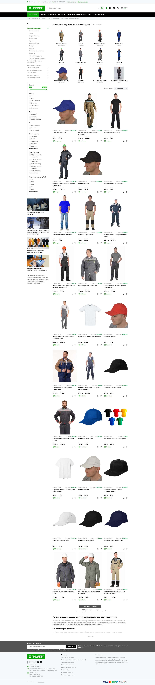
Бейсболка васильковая (60, 133)
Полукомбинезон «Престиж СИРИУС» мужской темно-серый (64, 286)
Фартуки (31, 46)
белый (33, 139)
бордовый (34, 143)
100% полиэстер (36, 164)
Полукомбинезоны (34, 36)
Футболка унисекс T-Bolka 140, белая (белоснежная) (64, 490)
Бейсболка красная (110, 336)
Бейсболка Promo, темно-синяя (113, 540)
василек (33, 146)
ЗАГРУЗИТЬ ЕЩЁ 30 (90, 606)
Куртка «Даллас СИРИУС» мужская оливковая (89, 592)
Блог (89, 14)
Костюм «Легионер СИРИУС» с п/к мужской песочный (114, 592)
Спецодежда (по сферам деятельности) (34, 61)
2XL (32, 98)
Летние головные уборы (36, 51)
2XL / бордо (34, 105)
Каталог (34, 14)
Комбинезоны (33, 38)
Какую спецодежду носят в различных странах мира (35, 251)
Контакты (61, 14)
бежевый (34, 136)
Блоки (29, 279)
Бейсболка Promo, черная (86, 540)
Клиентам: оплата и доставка (76, 14)
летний (33, 128)
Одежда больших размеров (37, 58)
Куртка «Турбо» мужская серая (87, 285)
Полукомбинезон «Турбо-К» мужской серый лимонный (89, 388)
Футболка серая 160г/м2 (85, 235)
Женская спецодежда (35, 56)
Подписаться (71, 647)
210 (32, 179)
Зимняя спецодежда (33, 67)
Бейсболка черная (83, 184)
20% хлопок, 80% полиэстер (36, 156)
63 (97, 611)
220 (32, 182)
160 (32, 187)
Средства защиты (32, 75)
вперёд (102, 611)
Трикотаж (32, 53)
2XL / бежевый (35, 100)
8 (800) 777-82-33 (59, 2)
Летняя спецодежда (34, 28)
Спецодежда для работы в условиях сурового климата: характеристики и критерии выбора (38, 232)
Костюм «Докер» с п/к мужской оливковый (88, 133)
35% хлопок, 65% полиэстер (36, 160)
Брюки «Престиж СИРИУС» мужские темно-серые (115, 286)
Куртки (31, 41)
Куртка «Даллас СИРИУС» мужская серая (63, 592)
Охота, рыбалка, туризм (34, 70)
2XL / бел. (34, 103)
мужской (34, 117)
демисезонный (35, 125)
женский (33, 114)
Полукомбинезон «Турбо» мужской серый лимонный (63, 337)
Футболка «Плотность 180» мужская (115, 438)
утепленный (35, 130)
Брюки (31, 33)
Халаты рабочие (34, 43)
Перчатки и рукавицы (33, 77)
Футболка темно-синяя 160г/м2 (113, 184)
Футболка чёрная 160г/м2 (112, 133)
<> (31, 96)
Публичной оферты (64, 649)
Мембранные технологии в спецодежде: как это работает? (37, 269)
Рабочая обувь (31, 72)
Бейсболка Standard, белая (61, 540)
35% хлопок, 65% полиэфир (36, 167)
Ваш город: (32, 2)
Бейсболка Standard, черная (112, 387)
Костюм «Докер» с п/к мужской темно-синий (116, 235)
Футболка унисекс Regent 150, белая (89, 336)
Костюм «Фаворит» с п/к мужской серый (63, 439)
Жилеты (31, 48)
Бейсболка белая (83, 489)
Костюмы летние (34, 31)
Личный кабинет (98, 14)
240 (32, 184)
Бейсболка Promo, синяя (85, 438)
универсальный (36, 119)
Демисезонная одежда (34, 65)
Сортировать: (108, 88)
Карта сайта (41, 682)
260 (32, 189)
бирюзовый (34, 141)
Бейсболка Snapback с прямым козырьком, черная (113, 490)
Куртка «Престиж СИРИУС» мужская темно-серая (64, 184)
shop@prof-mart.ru (45, 2)
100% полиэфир (36, 170)
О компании (52, 14)
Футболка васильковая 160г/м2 (62, 235)
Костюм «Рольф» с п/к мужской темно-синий (62, 388)
